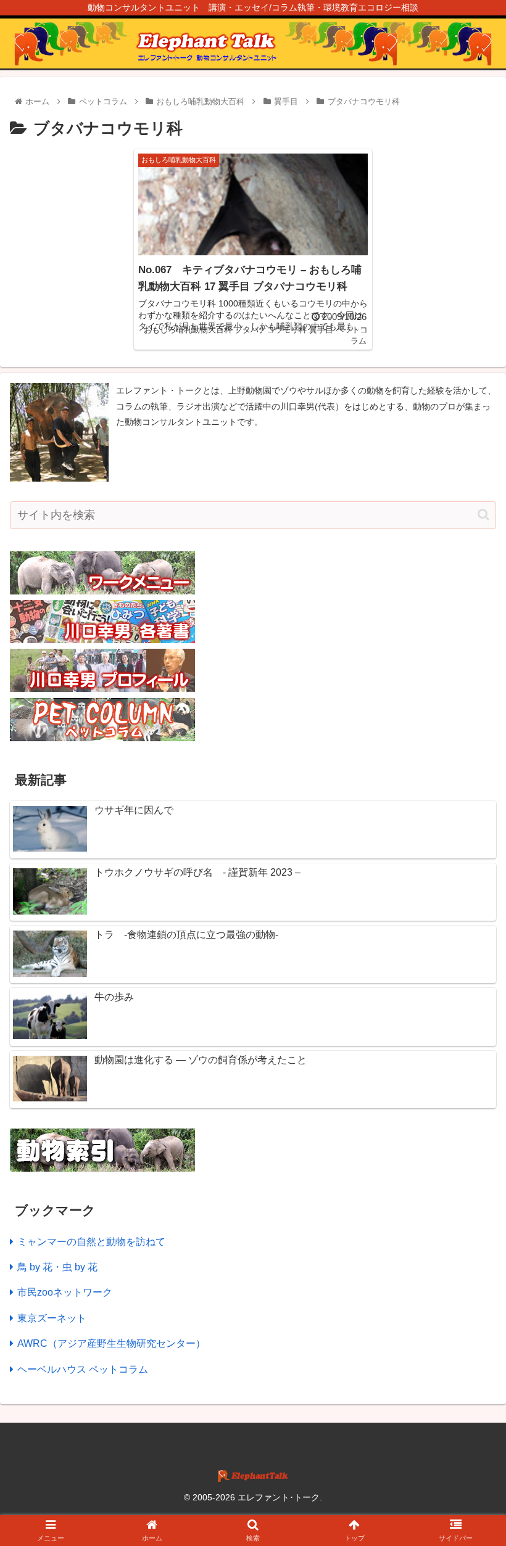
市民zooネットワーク (64, 1292)
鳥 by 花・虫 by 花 (57, 1267)
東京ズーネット (51, 1318)
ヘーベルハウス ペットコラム (82, 1369)
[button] (483, 515)
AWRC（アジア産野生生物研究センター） (111, 1343)
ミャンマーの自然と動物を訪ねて (91, 1241)
